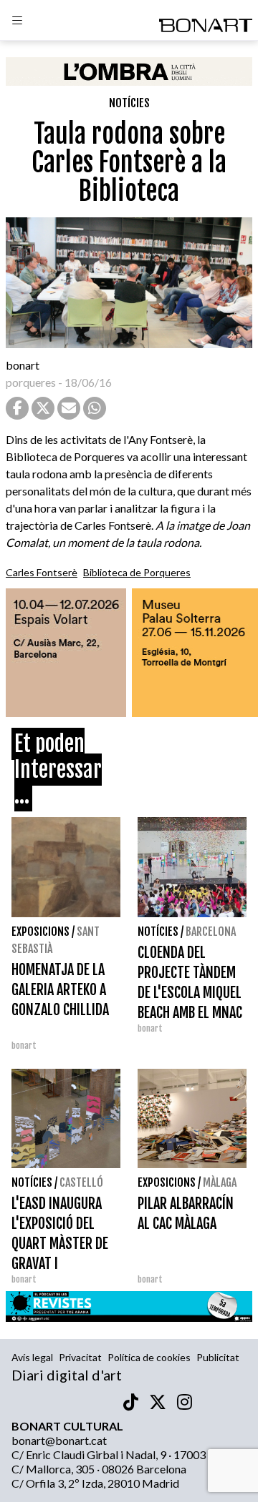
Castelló (81, 1182)
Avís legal (32, 1357)
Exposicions (40, 931)
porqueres (31, 382)
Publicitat (217, 1357)
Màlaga (219, 1182)
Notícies (129, 103)
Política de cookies (149, 1357)
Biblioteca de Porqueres (137, 572)
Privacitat (80, 1357)
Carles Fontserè (41, 572)
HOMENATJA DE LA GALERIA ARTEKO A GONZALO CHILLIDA (60, 990)
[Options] (17, 22)
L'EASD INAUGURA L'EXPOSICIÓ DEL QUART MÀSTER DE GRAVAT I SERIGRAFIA (59, 1244)
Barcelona (211, 931)
